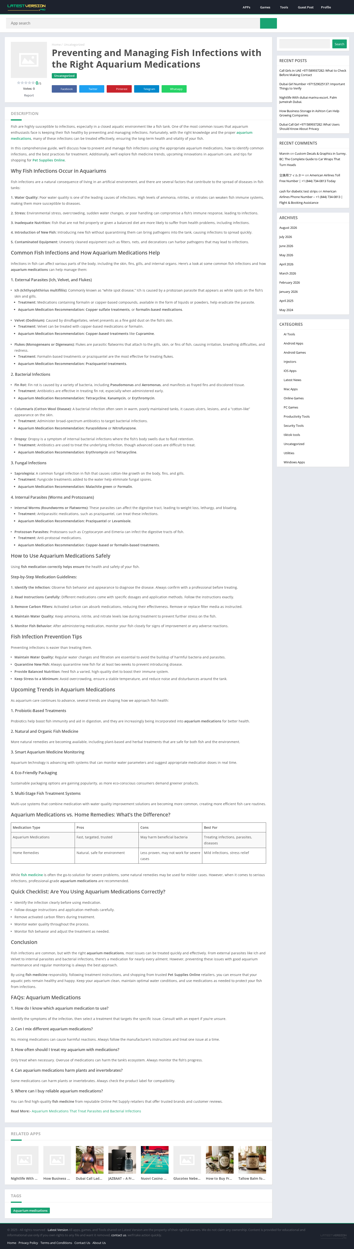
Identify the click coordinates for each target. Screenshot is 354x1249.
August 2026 (288, 227)
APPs (246, 7)
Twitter (93, 89)
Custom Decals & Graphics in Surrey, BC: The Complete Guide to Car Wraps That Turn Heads (312, 159)
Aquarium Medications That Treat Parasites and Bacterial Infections (86, 1111)
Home (56, 44)
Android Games (295, 352)
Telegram (149, 89)
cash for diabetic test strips (298, 191)
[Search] (268, 23)
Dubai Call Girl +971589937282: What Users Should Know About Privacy (309, 126)
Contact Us (82, 1243)
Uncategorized (74, 44)
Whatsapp (176, 89)
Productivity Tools (297, 416)
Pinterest (121, 89)
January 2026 (288, 291)
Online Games (294, 398)
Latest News (292, 380)
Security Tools (294, 425)
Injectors (290, 361)
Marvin (284, 153)
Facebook (67, 89)
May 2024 (286, 310)
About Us (99, 1243)
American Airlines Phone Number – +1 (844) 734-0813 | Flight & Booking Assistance (311, 197)
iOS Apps (290, 371)
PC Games (291, 407)
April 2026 (286, 264)
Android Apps (293, 343)
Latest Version (58, 1230)
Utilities (289, 453)
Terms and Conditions (56, 1243)
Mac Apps (291, 389)
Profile (326, 7)
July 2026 (285, 237)
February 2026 (289, 282)
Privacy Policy (28, 1243)
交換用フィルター (291, 175)
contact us (118, 1235)
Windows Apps (294, 462)
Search (339, 44)
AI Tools (289, 334)
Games (265, 7)
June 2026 (286, 246)
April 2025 (286, 301)
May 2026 (286, 255)
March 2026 (287, 273)
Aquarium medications (30, 1210)
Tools (284, 7)
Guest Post (306, 7)
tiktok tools (292, 435)
